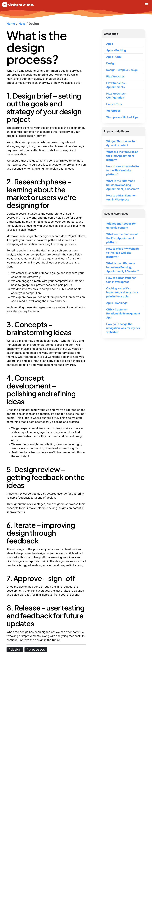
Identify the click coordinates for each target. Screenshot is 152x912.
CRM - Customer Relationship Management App (123, 313)
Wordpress (113, 110)
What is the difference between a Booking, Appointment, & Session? (122, 185)
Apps (109, 43)
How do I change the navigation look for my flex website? (123, 328)
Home (11, 23)
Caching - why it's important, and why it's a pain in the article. (122, 292)
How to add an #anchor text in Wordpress (121, 197)
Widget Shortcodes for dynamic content (121, 143)
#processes (36, 649)
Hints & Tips (114, 104)
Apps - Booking (116, 50)
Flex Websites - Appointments (116, 85)
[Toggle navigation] (146, 4)
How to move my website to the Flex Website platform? (122, 170)
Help (22, 23)
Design (34, 23)
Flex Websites (115, 76)
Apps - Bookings (116, 302)
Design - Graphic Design (122, 69)
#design (15, 649)
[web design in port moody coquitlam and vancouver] (20, 4)
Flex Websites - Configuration (116, 95)
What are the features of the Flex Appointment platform (122, 155)
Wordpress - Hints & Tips (122, 117)
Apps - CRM (114, 56)
